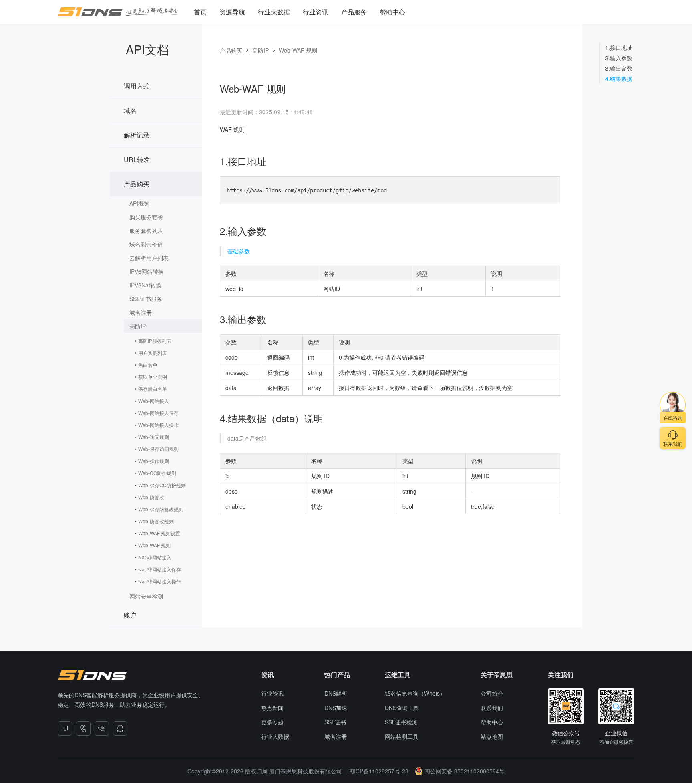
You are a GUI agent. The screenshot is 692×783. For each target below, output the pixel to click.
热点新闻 (272, 708)
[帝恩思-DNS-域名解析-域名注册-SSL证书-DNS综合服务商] (118, 12)
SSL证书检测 (401, 722)
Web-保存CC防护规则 (162, 485)
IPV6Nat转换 (145, 285)
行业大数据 (274, 11)
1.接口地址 (618, 47)
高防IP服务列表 (154, 340)
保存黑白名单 (152, 388)
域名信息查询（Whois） (415, 693)
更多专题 (272, 722)
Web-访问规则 (153, 436)
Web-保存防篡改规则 (160, 509)
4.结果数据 (618, 79)
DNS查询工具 (402, 708)
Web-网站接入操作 (158, 424)
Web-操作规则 (153, 460)
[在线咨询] (65, 728)
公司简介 (492, 693)
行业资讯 (315, 11)
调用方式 (136, 86)
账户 (130, 614)
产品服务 (354, 11)
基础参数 (238, 251)
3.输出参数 (618, 68)
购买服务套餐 (146, 217)
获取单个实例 (152, 376)
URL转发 (137, 159)
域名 (130, 110)
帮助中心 (392, 11)
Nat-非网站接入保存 (159, 569)
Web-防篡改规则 (156, 521)
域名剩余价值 (146, 244)
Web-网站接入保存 (158, 412)
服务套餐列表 (146, 231)
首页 (200, 11)
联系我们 (492, 708)
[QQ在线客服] (120, 728)
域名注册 (140, 312)
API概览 (139, 203)
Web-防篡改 (151, 497)
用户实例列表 (152, 352)
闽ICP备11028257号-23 (378, 771)
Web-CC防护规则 (157, 472)
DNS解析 (335, 693)
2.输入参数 (618, 58)
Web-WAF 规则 (154, 545)
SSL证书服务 (145, 299)
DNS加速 (335, 708)
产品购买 (136, 183)
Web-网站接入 (153, 400)
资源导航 (232, 11)
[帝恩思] (92, 675)
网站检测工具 (401, 736)
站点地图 (492, 736)
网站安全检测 (146, 596)
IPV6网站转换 (146, 271)
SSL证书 (335, 722)
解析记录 (136, 135)
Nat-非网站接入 (154, 557)
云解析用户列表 (149, 258)
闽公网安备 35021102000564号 (464, 771)
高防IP (137, 326)
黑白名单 (147, 364)
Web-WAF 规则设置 (159, 533)
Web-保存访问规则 (158, 448)
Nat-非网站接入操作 (159, 581)
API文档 (147, 49)
